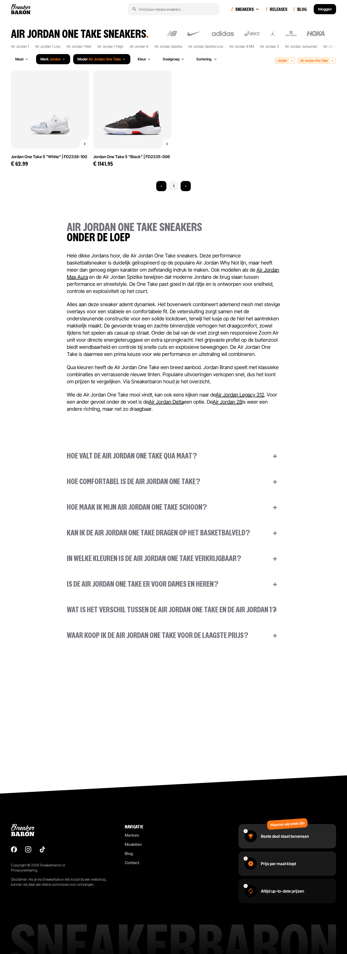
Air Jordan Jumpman (301, 46)
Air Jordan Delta (166, 402)
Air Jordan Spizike (168, 46)
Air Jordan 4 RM (241, 46)
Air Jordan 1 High (110, 46)
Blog (129, 853)
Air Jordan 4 (139, 46)
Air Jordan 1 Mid (79, 46)
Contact (132, 862)
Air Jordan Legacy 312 (240, 395)
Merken (132, 835)
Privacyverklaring (24, 870)
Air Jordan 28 (227, 402)
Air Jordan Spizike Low (205, 46)
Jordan (282, 60)
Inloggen (325, 9)
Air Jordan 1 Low (47, 46)
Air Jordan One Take (314, 60)
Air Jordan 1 (20, 46)
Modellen (133, 844)
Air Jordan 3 (269, 46)
